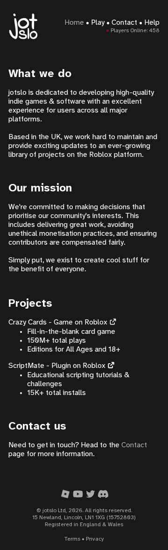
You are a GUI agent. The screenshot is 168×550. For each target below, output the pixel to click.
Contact (124, 23)
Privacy (95, 539)
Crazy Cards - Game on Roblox (57, 322)
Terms (72, 539)
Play (98, 23)
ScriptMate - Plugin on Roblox (56, 366)
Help (152, 23)
